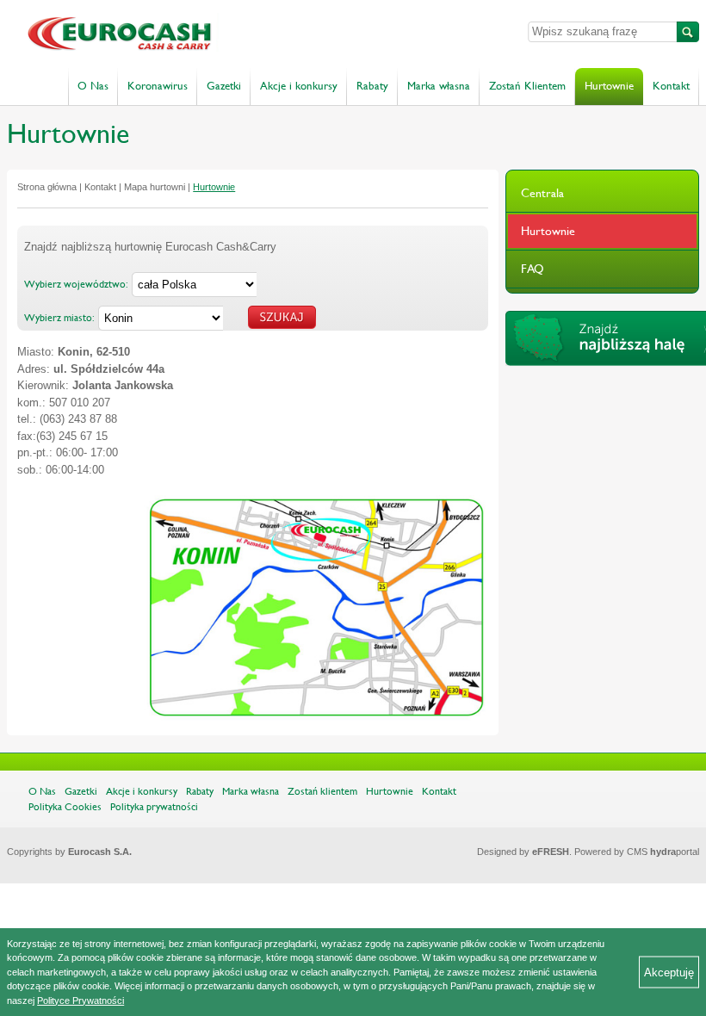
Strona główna (47, 187)
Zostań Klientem (527, 86)
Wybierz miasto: (59, 318)
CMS (637, 851)
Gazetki (224, 86)
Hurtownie (609, 86)
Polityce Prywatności (80, 1000)
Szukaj (688, 32)
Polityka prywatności (154, 807)
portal (674, 851)
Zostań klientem (322, 791)
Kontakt (671, 86)
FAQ (532, 269)
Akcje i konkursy (299, 86)
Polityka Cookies (65, 807)
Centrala (542, 193)
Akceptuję (669, 971)
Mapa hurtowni (154, 187)
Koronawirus (157, 86)
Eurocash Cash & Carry (206, 34)
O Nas (92, 86)
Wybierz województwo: (76, 284)
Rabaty (372, 86)
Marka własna (438, 86)
